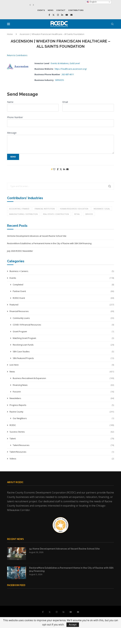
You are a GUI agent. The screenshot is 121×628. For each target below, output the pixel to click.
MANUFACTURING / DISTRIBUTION (23, 214)
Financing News (63, 385)
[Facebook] (49, 14)
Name (10, 101)
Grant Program (63, 331)
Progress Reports (62, 405)
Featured (62, 304)
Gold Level (75, 63)
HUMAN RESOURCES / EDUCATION (74, 208)
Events (41, 10)
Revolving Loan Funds (63, 344)
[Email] (71, 14)
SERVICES (59, 80)
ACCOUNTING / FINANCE (19, 208)
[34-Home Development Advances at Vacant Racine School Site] (16, 553)
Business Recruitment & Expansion (63, 378)
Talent (62, 438)
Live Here (62, 364)
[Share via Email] (67, 169)
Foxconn (63, 391)
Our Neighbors (63, 418)
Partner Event (63, 291)
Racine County (62, 411)
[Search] (112, 24)
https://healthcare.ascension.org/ (71, 68)
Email (65, 101)
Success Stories (62, 431)
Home (10, 34)
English (93, 2)
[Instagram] (58, 14)
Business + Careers (62, 271)
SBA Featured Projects (63, 358)
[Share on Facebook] (57, 169)
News (50, 10)
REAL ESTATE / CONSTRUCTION (56, 214)
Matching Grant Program (63, 338)
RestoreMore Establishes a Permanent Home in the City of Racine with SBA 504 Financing (49, 243)
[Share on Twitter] (61, 169)
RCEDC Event (63, 298)
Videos (62, 458)
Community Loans (63, 318)
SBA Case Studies (63, 351)
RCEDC (62, 425)
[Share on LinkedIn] (64, 169)
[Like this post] (54, 169)
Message (12, 132)
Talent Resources (63, 445)
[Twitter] (53, 14)
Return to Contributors (17, 55)
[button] (30, 4)
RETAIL (77, 214)
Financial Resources (62, 311)
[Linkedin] (62, 14)
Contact (60, 10)
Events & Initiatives (60, 63)
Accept (73, 624)
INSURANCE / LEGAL (102, 208)
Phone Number (15, 117)
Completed (63, 284)
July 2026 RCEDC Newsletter (20, 250)
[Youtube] (67, 14)
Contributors (76, 10)
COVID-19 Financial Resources (63, 324)
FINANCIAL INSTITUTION (45, 208)
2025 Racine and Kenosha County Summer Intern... (55, 5)
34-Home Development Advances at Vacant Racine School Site (36, 235)
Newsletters (62, 398)
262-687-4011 (68, 74)
